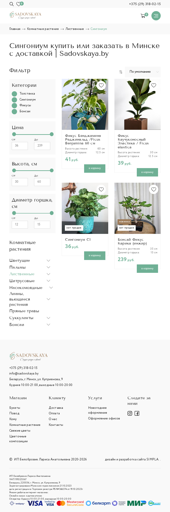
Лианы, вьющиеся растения (19, 299)
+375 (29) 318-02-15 (145, 4)
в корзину (95, 168)
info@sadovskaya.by (24, 373)
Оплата (54, 413)
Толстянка (27, 94)
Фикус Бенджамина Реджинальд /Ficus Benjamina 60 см (83, 139)
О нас (53, 419)
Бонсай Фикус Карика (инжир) (132, 241)
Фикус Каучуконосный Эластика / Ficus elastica (133, 141)
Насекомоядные (25, 287)
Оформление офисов (104, 418)
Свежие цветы (19, 431)
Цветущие (19, 260)
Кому (13, 419)
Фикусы (25, 105)
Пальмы (17, 267)
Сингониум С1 (78, 240)
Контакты (56, 425)
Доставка (56, 408)
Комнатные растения (25, 425)
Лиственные (21, 274)
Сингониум (27, 100)
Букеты (14, 408)
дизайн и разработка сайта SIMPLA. (132, 459)
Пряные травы (24, 310)
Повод (14, 413)
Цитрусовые (22, 281)
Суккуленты (21, 318)
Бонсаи (25, 111)
